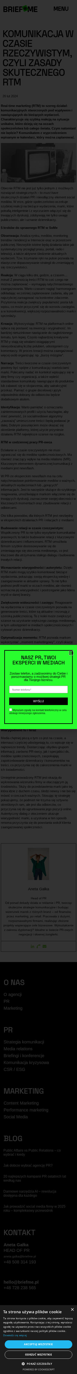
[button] (38, 1364)
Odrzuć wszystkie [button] (38, 1354)
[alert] (38, 1339)
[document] (38, 687)
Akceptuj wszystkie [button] (38, 1344)
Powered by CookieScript (39, 1369)
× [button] (72, 1309)
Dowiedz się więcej (15, 1335)
